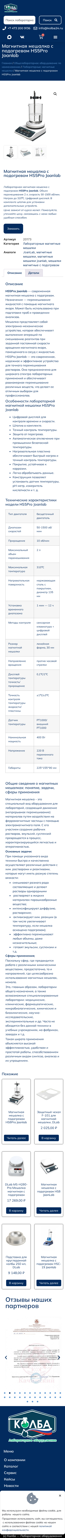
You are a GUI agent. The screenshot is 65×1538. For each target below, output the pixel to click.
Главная (7, 63)
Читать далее (16, 1138)
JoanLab (29, 252)
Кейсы (9, 1479)
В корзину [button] (49, 1138)
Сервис (10, 1472)
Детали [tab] (33, 273)
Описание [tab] (14, 273)
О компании (14, 1460)
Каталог (11, 1466)
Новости (11, 1485)
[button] (55, 37)
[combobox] (19, 20)
